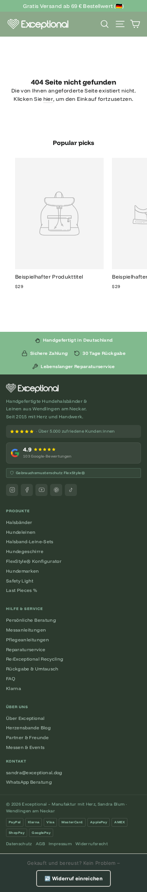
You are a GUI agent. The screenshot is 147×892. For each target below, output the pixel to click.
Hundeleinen (21, 532)
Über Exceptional (25, 718)
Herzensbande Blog (28, 727)
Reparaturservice (26, 649)
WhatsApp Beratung (29, 782)
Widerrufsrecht (91, 843)
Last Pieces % (21, 590)
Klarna (13, 688)
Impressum (60, 843)
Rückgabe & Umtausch (32, 669)
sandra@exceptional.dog (34, 772)
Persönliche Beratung (31, 620)
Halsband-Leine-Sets (30, 541)
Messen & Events (25, 747)
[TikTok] (71, 490)
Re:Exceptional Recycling (34, 659)
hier (48, 99)
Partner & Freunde (27, 737)
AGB (40, 843)
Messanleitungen (26, 630)
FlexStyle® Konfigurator (33, 561)
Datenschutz (19, 843)
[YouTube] (41, 490)
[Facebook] (27, 490)
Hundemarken (22, 571)
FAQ (10, 678)
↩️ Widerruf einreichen (73, 878)
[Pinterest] (56, 490)
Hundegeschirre (24, 551)
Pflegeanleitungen (27, 639)
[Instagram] (12, 490)
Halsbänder (19, 522)
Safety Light (19, 581)
